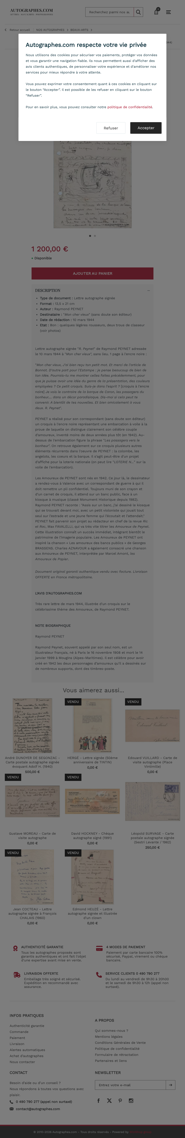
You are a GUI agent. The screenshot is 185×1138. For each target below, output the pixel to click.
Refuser (111, 128)
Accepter (146, 128)
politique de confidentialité (129, 107)
